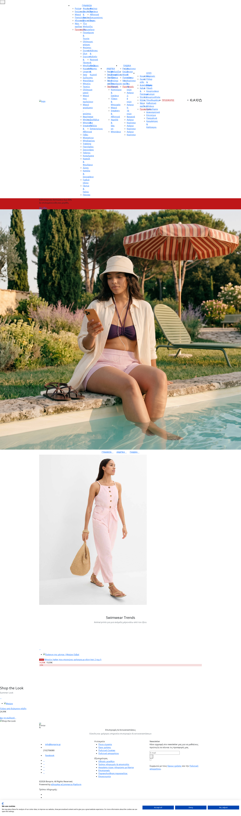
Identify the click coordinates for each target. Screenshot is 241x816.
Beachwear (88, 116)
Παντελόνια (116, 74)
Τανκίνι (86, 86)
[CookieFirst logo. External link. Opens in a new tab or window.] (3, 803)
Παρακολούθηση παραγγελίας (113, 773)
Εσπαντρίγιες (96, 128)
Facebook (49, 755)
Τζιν (113, 77)
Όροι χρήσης (104, 747)
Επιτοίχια (151, 115)
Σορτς (93, 20)
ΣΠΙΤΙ (148, 73)
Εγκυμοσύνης (96, 17)
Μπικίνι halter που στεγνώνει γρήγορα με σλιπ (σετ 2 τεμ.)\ (72, 659)
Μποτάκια (116, 131)
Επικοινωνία (104, 776)
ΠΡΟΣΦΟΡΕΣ (168, 100)
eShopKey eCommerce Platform (66, 784)
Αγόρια (130, 119)
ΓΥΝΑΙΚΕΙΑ (87, 5)
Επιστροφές (104, 770)
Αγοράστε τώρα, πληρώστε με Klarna (116, 767)
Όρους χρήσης (174, 766)
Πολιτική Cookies (106, 750)
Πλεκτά (114, 86)
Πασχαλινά (151, 118)
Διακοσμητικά (153, 112)
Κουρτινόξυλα (153, 97)
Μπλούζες (116, 71)
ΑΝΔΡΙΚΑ (111, 68)
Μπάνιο (150, 106)
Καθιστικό (151, 103)
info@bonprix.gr (53, 744)
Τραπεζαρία (152, 109)
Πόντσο (86, 194)
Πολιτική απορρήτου (108, 753)
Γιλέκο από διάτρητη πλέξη (13, 708)
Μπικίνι (87, 83)
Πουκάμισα (116, 83)
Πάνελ (149, 88)
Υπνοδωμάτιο (153, 100)
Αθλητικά (94, 14)
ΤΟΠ (42, 606)
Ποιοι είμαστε (105, 744)
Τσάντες (87, 152)
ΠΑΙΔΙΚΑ (127, 65)
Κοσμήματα (88, 155)
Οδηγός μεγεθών (106, 761)
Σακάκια (94, 11)
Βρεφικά (131, 116)
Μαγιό (114, 107)
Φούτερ (93, 8)
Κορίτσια (131, 122)
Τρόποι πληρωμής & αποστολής (113, 764)
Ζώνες (86, 167)
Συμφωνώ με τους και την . (174, 767)
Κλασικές (150, 76)
